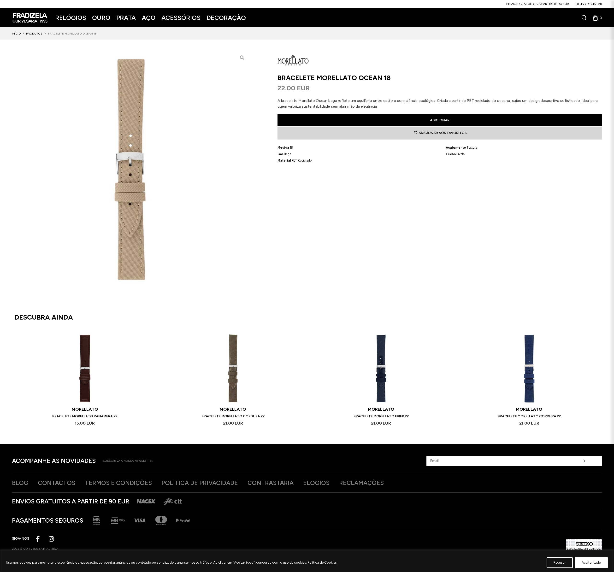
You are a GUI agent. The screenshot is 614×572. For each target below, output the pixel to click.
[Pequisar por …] (584, 17)
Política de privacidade (199, 482)
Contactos (56, 482)
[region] (307, 561)
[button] (70, 18)
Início (16, 33)
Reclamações (361, 482)
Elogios (316, 482)
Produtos (34, 33)
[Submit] (584, 461)
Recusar (560, 562)
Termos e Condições (118, 482)
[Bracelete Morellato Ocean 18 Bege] (130, 169)
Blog (20, 482)
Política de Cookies (322, 562)
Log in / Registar (588, 4)
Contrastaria (271, 482)
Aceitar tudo (591, 562)
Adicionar (439, 120)
